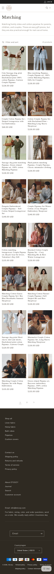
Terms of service (12, 465)
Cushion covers (11, 439)
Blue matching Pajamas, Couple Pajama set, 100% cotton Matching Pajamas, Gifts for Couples (39, 76)
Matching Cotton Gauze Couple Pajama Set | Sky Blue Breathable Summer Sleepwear (12, 297)
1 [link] (20, 402)
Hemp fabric (10, 427)
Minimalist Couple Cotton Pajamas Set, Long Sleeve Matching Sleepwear (39, 339)
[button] (3, 8)
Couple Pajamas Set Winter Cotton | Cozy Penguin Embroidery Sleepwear (39, 208)
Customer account (13, 495)
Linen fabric (10, 423)
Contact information (34, 568)
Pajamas (8, 435)
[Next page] (34, 402)
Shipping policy (11, 457)
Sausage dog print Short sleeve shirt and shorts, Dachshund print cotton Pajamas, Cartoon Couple (13, 340)
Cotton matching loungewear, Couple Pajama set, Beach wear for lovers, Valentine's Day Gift (14, 253)
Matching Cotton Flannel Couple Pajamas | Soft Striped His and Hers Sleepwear (38, 297)
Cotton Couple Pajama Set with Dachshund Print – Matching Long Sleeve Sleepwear (39, 122)
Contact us (9, 452)
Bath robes (9, 431)
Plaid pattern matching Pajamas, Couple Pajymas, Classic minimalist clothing (39, 164)
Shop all (8, 419)
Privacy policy (11, 469)
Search (8, 491)
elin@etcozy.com (18, 508)
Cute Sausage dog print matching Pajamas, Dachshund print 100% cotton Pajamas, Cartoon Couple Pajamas (12, 77)
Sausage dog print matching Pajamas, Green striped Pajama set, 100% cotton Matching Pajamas (14, 166)
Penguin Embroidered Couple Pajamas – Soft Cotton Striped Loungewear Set (14, 209)
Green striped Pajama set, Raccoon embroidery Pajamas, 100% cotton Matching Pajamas (39, 384)
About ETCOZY (11, 482)
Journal (8, 486)
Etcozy (10, 565)
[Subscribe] (41, 534)
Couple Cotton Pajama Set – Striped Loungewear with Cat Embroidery (14, 121)
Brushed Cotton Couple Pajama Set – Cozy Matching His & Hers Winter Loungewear (38, 253)
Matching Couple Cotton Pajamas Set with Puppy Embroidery (12, 383)
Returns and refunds (14, 461)
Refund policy (20, 565)
